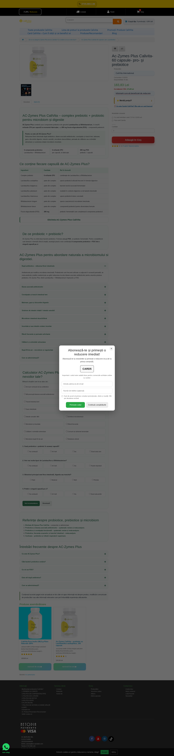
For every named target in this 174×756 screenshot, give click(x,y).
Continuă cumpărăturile (97, 405)
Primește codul (75, 405)
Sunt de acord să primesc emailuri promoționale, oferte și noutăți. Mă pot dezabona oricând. (87, 397)
